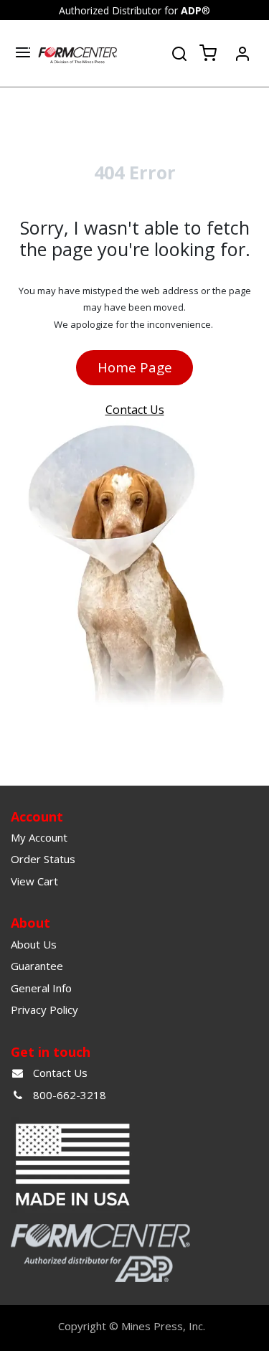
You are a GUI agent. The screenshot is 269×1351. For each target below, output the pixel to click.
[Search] (179, 52)
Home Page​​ (135, 367)
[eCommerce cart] (208, 53)
